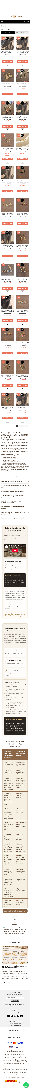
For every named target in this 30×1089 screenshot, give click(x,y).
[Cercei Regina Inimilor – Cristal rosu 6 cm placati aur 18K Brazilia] (7, 302)
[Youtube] (15, 1016)
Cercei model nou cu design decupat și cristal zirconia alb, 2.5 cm (7, 84)
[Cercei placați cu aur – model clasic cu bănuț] (22, 399)
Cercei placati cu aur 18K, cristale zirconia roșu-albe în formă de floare (22, 343)
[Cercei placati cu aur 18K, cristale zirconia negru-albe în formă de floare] (7, 367)
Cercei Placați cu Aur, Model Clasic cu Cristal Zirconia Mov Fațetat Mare (7, 343)
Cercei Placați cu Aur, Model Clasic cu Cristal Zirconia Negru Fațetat (22, 181)
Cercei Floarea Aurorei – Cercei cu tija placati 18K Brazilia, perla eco (22, 149)
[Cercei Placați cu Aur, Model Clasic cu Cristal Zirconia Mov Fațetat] (22, 205)
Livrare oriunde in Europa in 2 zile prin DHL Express (11, 1083)
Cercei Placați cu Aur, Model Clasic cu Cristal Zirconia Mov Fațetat (22, 214)
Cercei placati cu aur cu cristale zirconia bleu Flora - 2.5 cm (7, 278)
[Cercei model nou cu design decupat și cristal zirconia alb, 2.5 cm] (7, 75)
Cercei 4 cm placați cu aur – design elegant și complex (22, 84)
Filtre (8, 32)
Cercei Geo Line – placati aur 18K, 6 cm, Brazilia (22, 52)
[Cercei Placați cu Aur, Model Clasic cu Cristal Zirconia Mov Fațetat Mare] (7, 334)
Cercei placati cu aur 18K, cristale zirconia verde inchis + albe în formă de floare (22, 375)
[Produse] (2, 22)
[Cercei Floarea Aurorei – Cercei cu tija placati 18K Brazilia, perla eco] (22, 140)
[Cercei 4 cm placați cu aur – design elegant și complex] (22, 75)
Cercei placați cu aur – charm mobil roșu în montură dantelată (7, 116)
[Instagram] (21, 1016)
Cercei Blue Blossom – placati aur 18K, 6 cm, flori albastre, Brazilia (7, 246)
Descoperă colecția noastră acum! (15, 911)
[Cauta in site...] (28, 21)
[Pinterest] (11, 1016)
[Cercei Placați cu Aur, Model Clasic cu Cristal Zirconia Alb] (7, 205)
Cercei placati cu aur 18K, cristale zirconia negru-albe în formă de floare (7, 375)
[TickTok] (18, 1016)
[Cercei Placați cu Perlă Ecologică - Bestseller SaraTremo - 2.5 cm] (22, 270)
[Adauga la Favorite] (7, 65)
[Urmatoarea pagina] (27, 426)
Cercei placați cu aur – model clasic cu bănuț (22, 408)
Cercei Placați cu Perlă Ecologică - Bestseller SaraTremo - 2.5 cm (22, 278)
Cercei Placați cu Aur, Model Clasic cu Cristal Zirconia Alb (7, 214)
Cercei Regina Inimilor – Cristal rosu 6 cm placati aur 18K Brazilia (7, 311)
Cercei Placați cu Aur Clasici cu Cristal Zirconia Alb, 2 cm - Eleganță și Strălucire (7, 149)
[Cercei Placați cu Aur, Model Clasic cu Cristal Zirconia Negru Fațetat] (22, 172)
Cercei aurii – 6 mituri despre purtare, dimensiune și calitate (15, 966)
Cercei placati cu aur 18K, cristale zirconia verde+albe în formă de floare (7, 408)
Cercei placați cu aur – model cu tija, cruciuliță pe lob (7, 52)
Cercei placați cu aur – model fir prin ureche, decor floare (22, 116)
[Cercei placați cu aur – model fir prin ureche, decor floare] (22, 108)
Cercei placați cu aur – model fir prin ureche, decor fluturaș (7, 181)
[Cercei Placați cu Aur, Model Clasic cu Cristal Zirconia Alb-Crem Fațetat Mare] (22, 302)
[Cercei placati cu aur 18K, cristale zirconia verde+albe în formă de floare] (7, 399)
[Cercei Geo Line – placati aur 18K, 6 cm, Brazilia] (22, 43)
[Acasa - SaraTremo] (15, 16)
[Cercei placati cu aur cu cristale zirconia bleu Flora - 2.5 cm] (7, 270)
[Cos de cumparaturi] (24, 21)
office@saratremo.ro (15, 1025)
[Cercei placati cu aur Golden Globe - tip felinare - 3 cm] (22, 237)
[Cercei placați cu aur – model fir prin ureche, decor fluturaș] (7, 172)
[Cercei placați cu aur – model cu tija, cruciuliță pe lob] (7, 43)
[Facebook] (8, 1016)
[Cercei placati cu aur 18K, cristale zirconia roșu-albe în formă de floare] (22, 334)
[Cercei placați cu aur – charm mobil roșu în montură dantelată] (7, 108)
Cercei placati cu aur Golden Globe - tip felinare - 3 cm (22, 246)
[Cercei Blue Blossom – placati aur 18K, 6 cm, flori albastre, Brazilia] (7, 237)
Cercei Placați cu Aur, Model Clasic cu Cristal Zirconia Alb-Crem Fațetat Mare (22, 311)
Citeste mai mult (6, 982)
